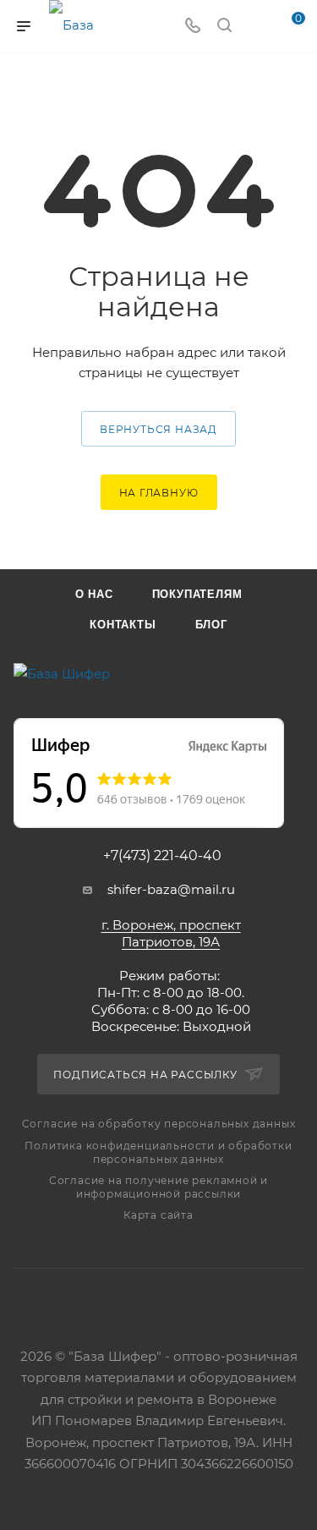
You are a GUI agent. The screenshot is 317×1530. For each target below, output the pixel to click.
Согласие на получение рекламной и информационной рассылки (158, 1187)
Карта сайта (158, 1215)
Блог (211, 624)
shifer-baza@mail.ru (171, 889)
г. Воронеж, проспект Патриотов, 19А (171, 933)
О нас (94, 594)
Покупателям (197, 594)
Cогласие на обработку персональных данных (159, 1123)
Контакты (123, 624)
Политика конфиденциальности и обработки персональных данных (158, 1152)
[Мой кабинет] (256, 27)
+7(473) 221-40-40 (162, 856)
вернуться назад (158, 429)
